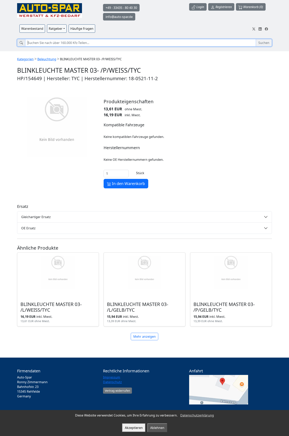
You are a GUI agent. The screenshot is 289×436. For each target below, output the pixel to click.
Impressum (111, 377)
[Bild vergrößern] (57, 127)
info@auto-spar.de (119, 17)
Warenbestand (32, 28)
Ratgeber (56, 28)
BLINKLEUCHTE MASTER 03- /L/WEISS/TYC (51, 307)
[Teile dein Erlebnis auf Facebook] (266, 29)
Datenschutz (112, 382)
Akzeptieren (134, 428)
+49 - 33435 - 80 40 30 (121, 8)
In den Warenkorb (128, 183)
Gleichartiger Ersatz (36, 217)
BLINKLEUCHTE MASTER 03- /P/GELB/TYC (224, 307)
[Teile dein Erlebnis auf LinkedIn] (260, 29)
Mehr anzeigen (144, 336)
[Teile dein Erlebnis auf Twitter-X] (254, 29)
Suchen (263, 43)
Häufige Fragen (81, 28)
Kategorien (25, 59)
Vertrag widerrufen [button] (117, 390)
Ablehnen (157, 428)
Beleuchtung (46, 59)
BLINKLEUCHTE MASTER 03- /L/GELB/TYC (137, 307)
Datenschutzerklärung (197, 415)
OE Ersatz (28, 228)
